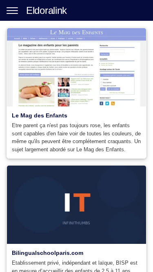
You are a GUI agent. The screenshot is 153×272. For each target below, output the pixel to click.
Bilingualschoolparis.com (47, 253)
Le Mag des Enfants (39, 115)
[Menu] (12, 10)
